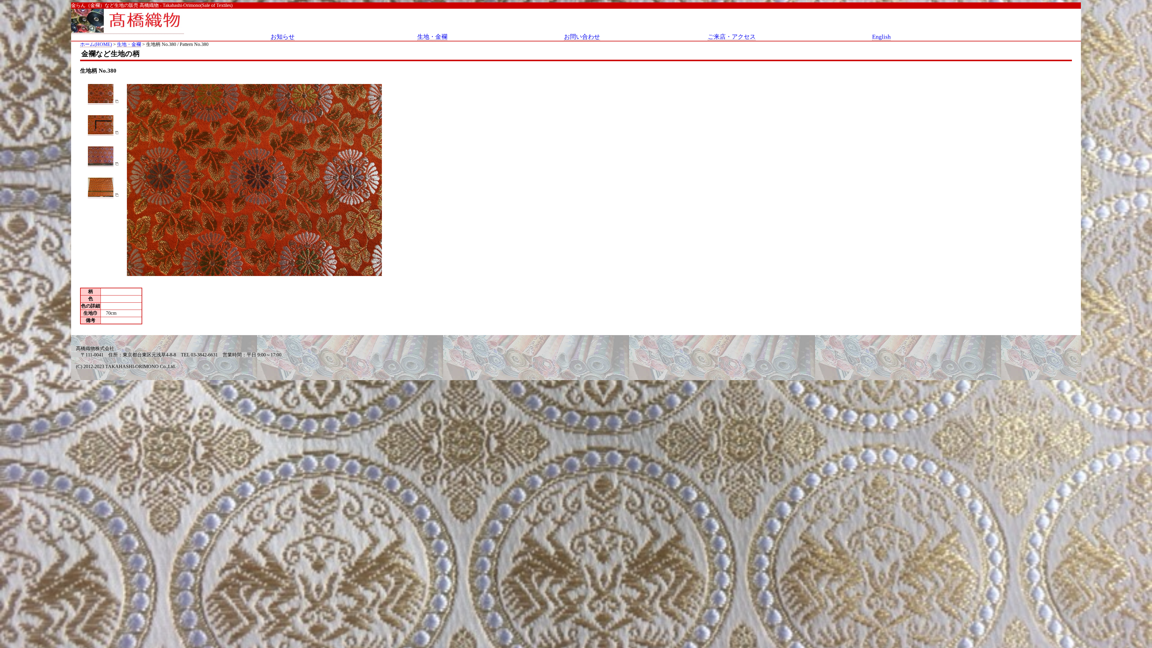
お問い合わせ (582, 36)
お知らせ (283, 36)
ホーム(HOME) (96, 44)
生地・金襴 (432, 36)
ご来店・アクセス (732, 36)
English (881, 36)
